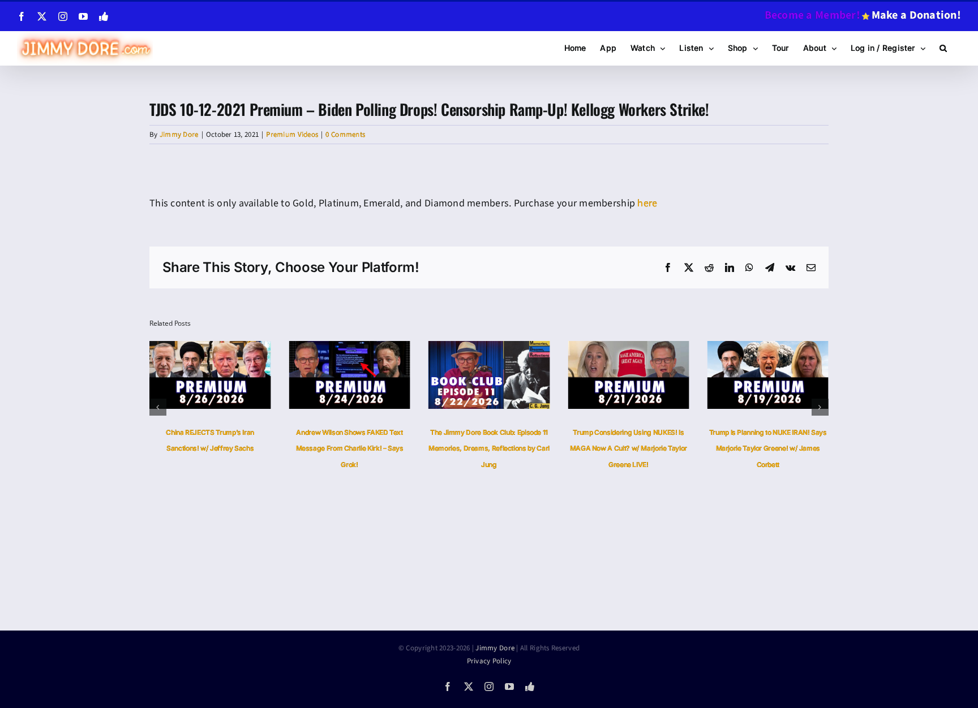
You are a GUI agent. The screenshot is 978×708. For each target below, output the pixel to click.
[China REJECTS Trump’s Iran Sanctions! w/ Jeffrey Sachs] (210, 348)
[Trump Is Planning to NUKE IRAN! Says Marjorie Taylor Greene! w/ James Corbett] (768, 348)
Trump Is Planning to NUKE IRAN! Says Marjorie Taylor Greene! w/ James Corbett (768, 448)
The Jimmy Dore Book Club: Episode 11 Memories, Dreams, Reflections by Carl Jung (489, 448)
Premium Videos (292, 134)
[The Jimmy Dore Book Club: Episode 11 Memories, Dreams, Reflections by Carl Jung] (489, 348)
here (647, 203)
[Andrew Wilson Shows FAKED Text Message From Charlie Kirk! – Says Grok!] (349, 348)
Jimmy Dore (179, 134)
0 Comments (345, 134)
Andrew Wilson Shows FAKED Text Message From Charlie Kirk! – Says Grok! (350, 448)
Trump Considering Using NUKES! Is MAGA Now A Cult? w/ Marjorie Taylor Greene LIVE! (628, 448)
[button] (943, 48)
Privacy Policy (489, 661)
